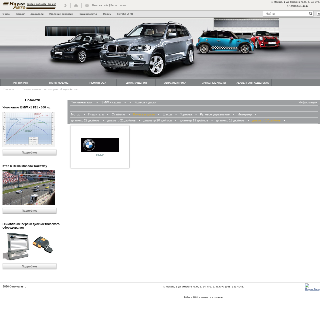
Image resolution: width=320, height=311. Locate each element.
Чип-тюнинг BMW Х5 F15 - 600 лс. (26, 107)
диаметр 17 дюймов (266, 120)
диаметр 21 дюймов (121, 120)
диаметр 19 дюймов (194, 120)
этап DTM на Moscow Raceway (24, 166)
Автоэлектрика (175, 82)
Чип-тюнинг (20, 82)
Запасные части (214, 82)
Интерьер (245, 114)
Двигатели (37, 14)
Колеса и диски (145, 102)
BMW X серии (111, 102)
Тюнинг (20, 14)
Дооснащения (136, 82)
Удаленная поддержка (252, 82)
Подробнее (29, 152)
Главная (9, 89)
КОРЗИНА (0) (125, 14)
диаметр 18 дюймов (230, 120)
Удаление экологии (61, 14)
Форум (107, 14)
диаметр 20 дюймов (158, 120)
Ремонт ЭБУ (98, 82)
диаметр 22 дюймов (85, 120)
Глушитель (96, 114)
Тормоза (186, 114)
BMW (100, 155)
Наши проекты (88, 14)
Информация (308, 102)
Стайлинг (118, 114)
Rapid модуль (58, 82)
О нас (6, 14)
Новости (32, 100)
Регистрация (118, 5)
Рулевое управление (215, 114)
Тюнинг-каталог (82, 102)
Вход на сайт (100, 5)
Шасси (167, 114)
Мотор (75, 114)
